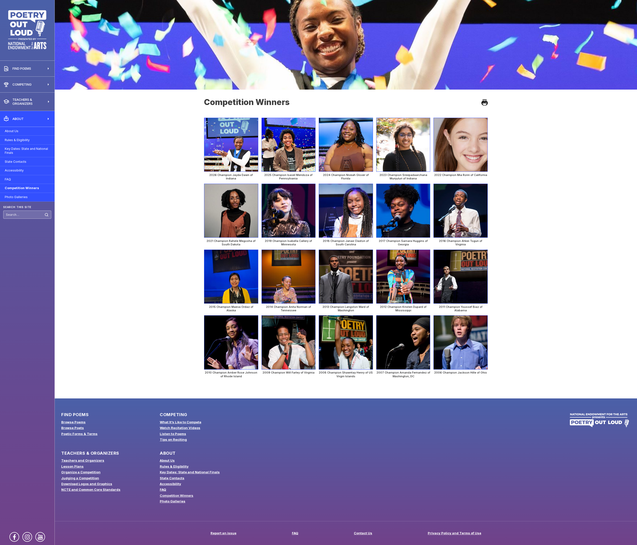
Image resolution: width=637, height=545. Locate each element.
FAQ (8, 179)
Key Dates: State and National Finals (26, 151)
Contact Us (363, 533)
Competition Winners (22, 188)
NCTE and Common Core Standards (90, 489)
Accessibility (14, 170)
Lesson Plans (72, 466)
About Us (11, 131)
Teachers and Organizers (82, 460)
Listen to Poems (173, 434)
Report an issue (223, 533)
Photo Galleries (16, 197)
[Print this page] (484, 102)
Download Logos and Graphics (86, 484)
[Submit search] (46, 215)
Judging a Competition (80, 478)
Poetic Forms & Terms (79, 434)
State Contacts (15, 162)
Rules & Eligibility (17, 140)
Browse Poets (72, 428)
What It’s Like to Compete (180, 422)
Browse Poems (73, 422)
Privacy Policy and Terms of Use (454, 533)
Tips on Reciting (173, 439)
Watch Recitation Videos (180, 428)
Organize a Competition (81, 472)
